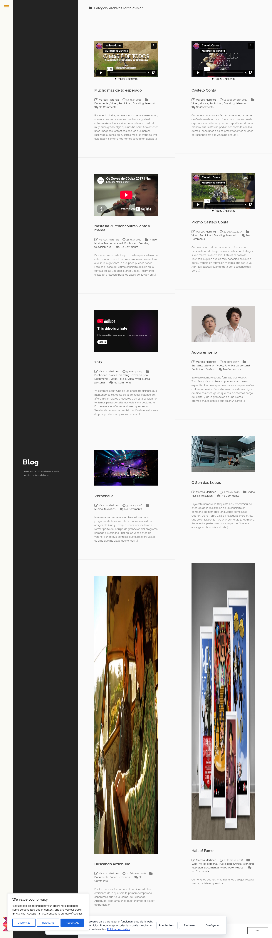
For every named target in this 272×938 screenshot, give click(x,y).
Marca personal (113, 243)
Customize (24, 922)
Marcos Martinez (109, 99)
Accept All (72, 922)
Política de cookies (118, 929)
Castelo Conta (204, 90)
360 (109, 246)
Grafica (210, 369)
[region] (48, 912)
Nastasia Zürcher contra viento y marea (122, 228)
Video (113, 103)
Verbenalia (103, 496)
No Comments (107, 107)
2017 (98, 362)
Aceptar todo (167, 925)
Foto (227, 365)
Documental (101, 103)
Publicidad (125, 103)
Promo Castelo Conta (210, 222)
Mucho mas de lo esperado (118, 90)
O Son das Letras (206, 482)
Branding (138, 103)
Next (258, 930)
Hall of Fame (203, 850)
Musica (204, 103)
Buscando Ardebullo (112, 864)
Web (138, 378)
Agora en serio (204, 352)
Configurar (212, 925)
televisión (150, 103)
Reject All (48, 922)
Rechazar (190, 925)
